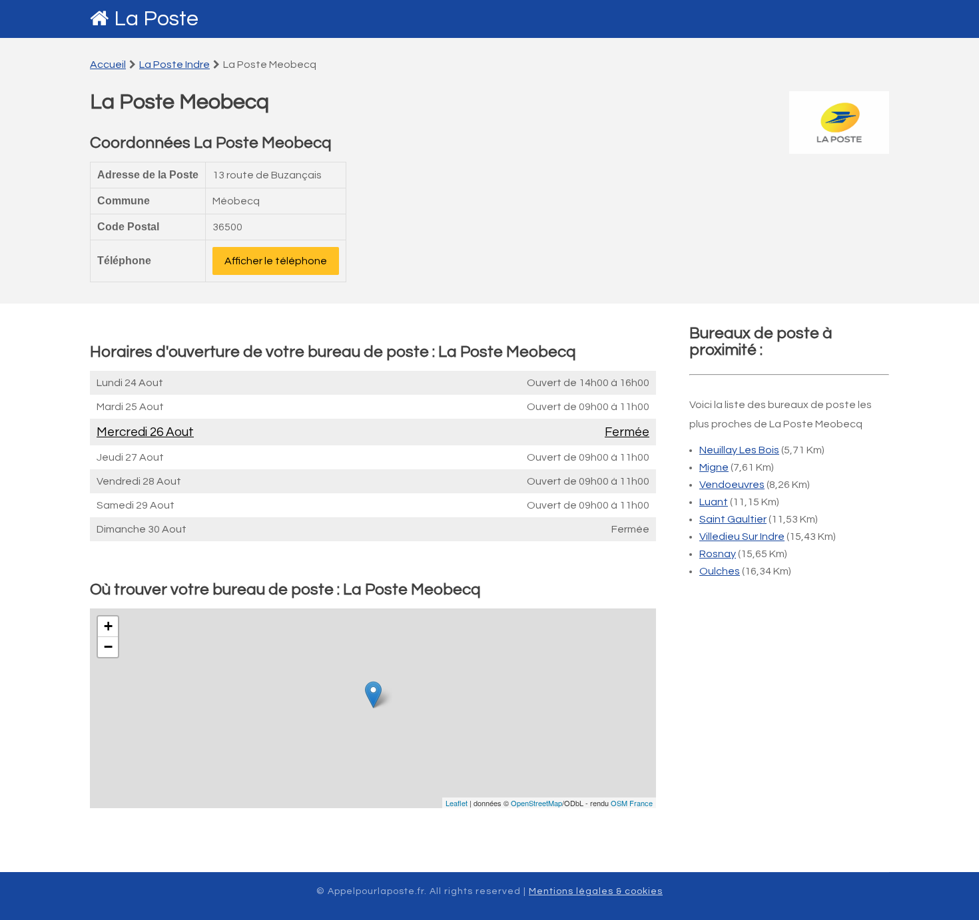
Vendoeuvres (732, 484)
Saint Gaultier (733, 519)
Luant (713, 502)
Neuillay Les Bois (739, 450)
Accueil (108, 64)
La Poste (156, 19)
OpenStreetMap (536, 803)
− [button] (108, 646)
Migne (714, 467)
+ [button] (108, 626)
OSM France (632, 803)
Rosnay (717, 554)
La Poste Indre (174, 64)
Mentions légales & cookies (596, 891)
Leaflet (457, 803)
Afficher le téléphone (275, 261)
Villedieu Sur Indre (742, 536)
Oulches (719, 571)
